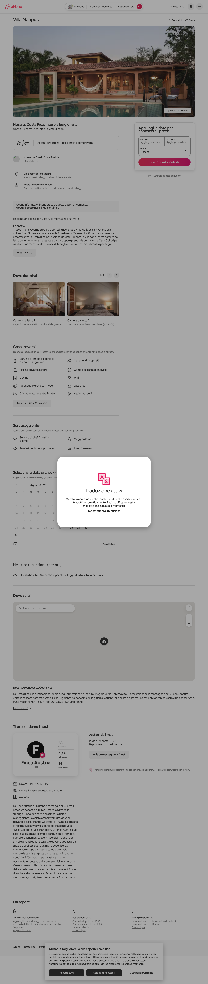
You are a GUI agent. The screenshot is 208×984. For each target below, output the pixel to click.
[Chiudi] (62, 462)
